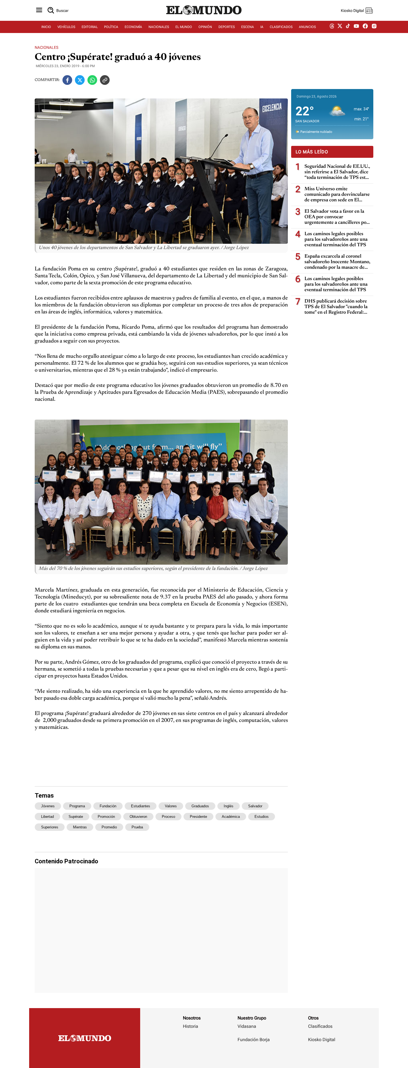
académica (231, 817)
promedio (109, 827)
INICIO (46, 27)
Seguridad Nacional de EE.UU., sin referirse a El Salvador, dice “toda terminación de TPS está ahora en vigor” (337, 172)
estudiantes (140, 806)
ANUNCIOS (307, 27)
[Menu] (39, 10)
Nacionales (46, 47)
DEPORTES (226, 27)
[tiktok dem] (348, 27)
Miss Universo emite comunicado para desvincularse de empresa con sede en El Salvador (337, 195)
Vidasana (247, 1026)
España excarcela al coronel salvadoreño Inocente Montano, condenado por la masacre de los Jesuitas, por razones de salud (337, 262)
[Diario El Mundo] (204, 15)
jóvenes (48, 806)
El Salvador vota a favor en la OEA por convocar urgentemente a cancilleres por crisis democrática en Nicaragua (337, 217)
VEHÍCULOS (66, 27)
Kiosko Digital (321, 1039)
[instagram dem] (376, 27)
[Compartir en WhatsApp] (92, 80)
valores (171, 806)
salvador (255, 806)
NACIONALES (158, 27)
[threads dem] (332, 27)
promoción (106, 817)
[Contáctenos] (254, 1055)
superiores (49, 827)
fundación (108, 806)
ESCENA (247, 27)
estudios (262, 817)
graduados (200, 806)
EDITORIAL (90, 27)
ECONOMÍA (133, 27)
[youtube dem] (356, 27)
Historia (190, 1026)
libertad (47, 817)
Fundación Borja (254, 1039)
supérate (76, 817)
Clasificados (320, 1026)
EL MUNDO (183, 27)
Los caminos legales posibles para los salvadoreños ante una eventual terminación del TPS (335, 240)
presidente (198, 817)
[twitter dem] (340, 27)
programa (77, 806)
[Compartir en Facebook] (67, 80)
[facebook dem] (365, 27)
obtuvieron (138, 817)
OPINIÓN (205, 27)
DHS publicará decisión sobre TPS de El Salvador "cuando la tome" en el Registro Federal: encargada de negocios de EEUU (335, 307)
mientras (80, 827)
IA (261, 27)
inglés (228, 806)
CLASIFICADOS (281, 27)
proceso (168, 817)
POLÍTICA (111, 27)
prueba (137, 827)
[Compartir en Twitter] (80, 80)
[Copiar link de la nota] (105, 80)
